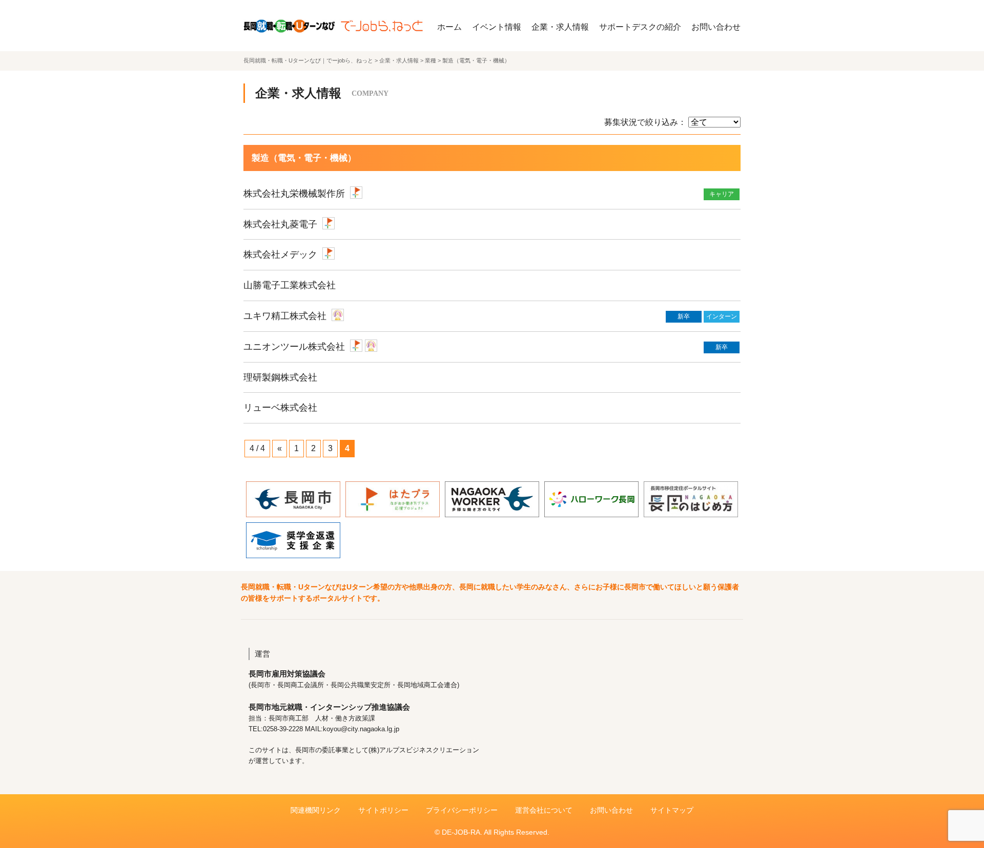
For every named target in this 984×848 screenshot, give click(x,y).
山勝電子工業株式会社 (289, 285)
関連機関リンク (316, 810)
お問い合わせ (716, 27)
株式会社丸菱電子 (280, 224)
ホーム (449, 27)
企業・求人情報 (560, 27)
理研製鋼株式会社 (280, 377)
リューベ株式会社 (280, 407)
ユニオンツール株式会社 (294, 347)
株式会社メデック (280, 254)
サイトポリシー (383, 810)
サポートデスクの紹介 (640, 27)
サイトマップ (671, 810)
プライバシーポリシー (462, 810)
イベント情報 (496, 27)
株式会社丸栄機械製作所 (294, 193)
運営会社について (543, 810)
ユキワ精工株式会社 (284, 316)
